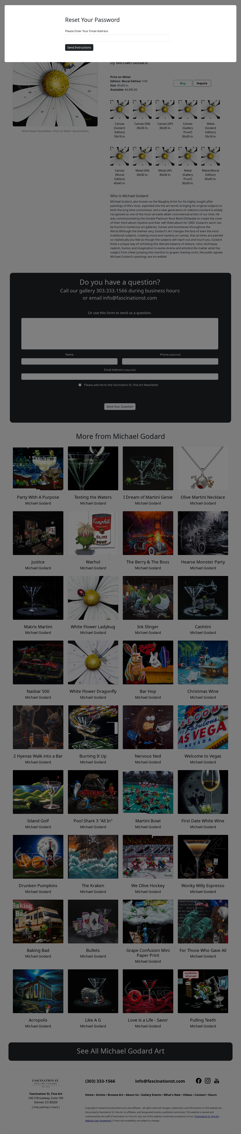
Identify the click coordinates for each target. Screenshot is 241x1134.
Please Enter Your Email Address (86, 31)
